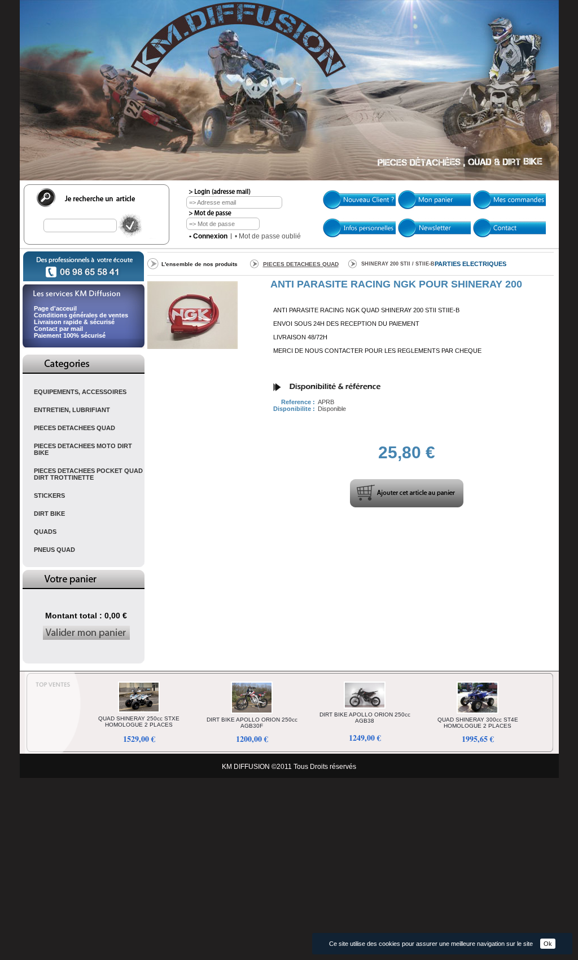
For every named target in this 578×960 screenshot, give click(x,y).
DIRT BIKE (49, 513)
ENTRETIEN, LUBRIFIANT (72, 409)
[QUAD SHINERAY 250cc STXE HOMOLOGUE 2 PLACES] (139, 713)
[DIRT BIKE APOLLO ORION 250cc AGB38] (364, 709)
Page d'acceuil (55, 308)
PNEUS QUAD (54, 549)
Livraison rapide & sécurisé (74, 321)
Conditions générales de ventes (81, 315)
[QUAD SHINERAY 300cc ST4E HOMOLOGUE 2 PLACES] (477, 714)
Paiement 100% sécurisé (70, 335)
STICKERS (49, 495)
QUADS (45, 531)
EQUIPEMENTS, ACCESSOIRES (80, 391)
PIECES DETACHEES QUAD (74, 427)
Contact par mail (58, 328)
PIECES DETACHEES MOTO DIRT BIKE (83, 449)
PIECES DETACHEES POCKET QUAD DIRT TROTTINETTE (88, 474)
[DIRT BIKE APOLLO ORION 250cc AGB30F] (251, 714)
